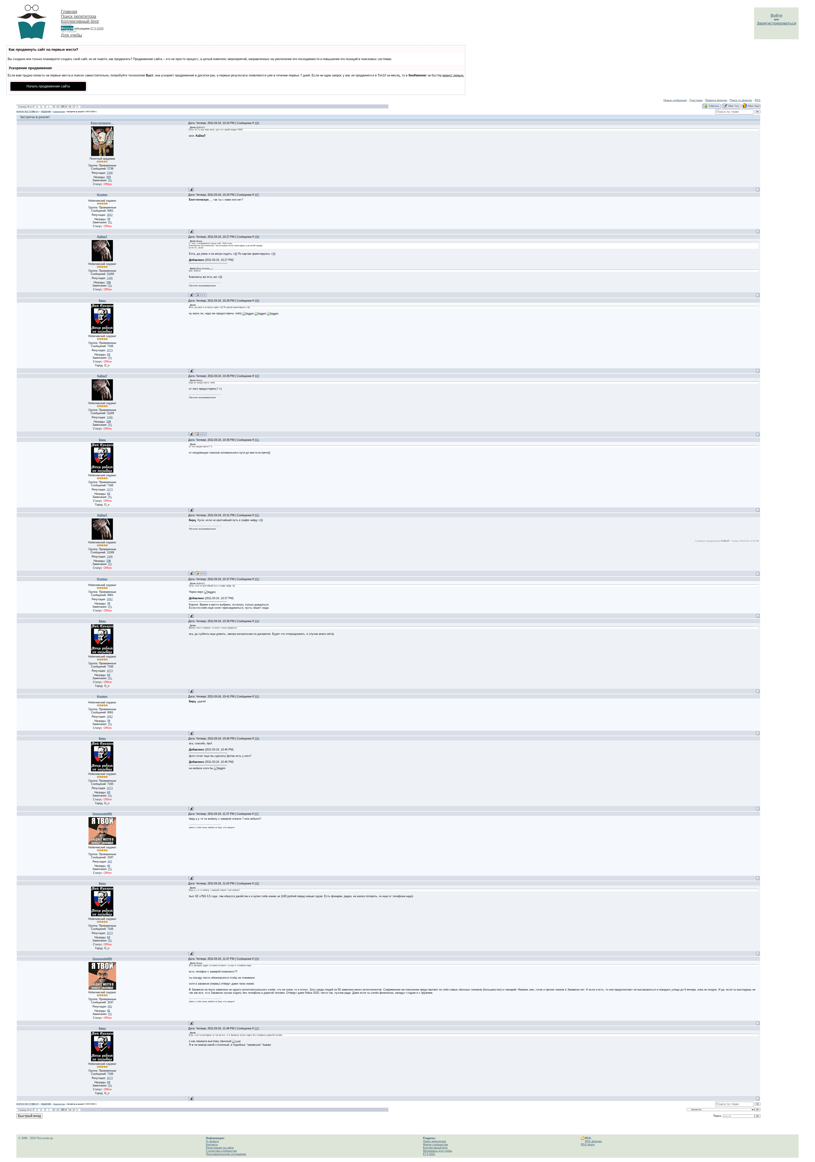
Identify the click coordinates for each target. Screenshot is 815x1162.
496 (257, 123)
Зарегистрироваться (776, 23)
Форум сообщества (435, 1144)
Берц (102, 300)
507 (256, 813)
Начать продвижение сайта (48, 86)
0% (110, 180)
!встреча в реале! (75, 112)
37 (74, 107)
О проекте (212, 1141)
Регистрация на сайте (220, 1147)
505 (257, 696)
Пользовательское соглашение (226, 1154)
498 (257, 236)
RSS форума (593, 1141)
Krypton (102, 194)
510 (256, 1028)
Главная (69, 11)
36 (70, 107)
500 (257, 376)
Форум (67, 28)
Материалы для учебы (437, 1150)
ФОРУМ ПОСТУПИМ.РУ (27, 112)
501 (257, 439)
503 (257, 579)
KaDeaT (102, 236)
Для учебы (71, 35)
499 (257, 300)
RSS (757, 100)
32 (54, 107)
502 (257, 515)
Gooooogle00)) (102, 813)
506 (257, 738)
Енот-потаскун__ (102, 123)
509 (256, 958)
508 (256, 883)
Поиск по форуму (741, 100)
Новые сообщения (675, 100)
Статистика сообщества (221, 1150)
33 (58, 107)
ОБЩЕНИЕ (46, 112)
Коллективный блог (80, 21)
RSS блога (587, 1144)
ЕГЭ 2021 (429, 1154)
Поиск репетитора (78, 16)
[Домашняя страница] (201, 295)
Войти (776, 15)
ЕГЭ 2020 (96, 28)
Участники (696, 100)
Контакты (212, 1144)
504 (257, 621)
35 (66, 107)
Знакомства (59, 112)
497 (257, 194)
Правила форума (716, 100)
